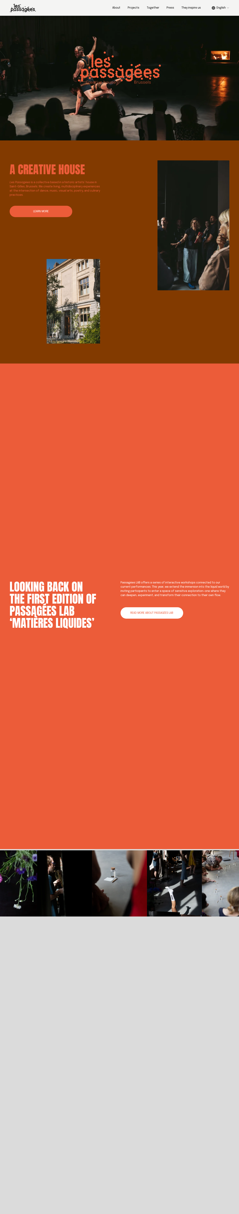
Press (170, 7)
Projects (133, 7)
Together (153, 7)
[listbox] (221, 8)
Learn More (41, 211)
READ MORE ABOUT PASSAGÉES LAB (151, 612)
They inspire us (191, 7)
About (116, 7)
